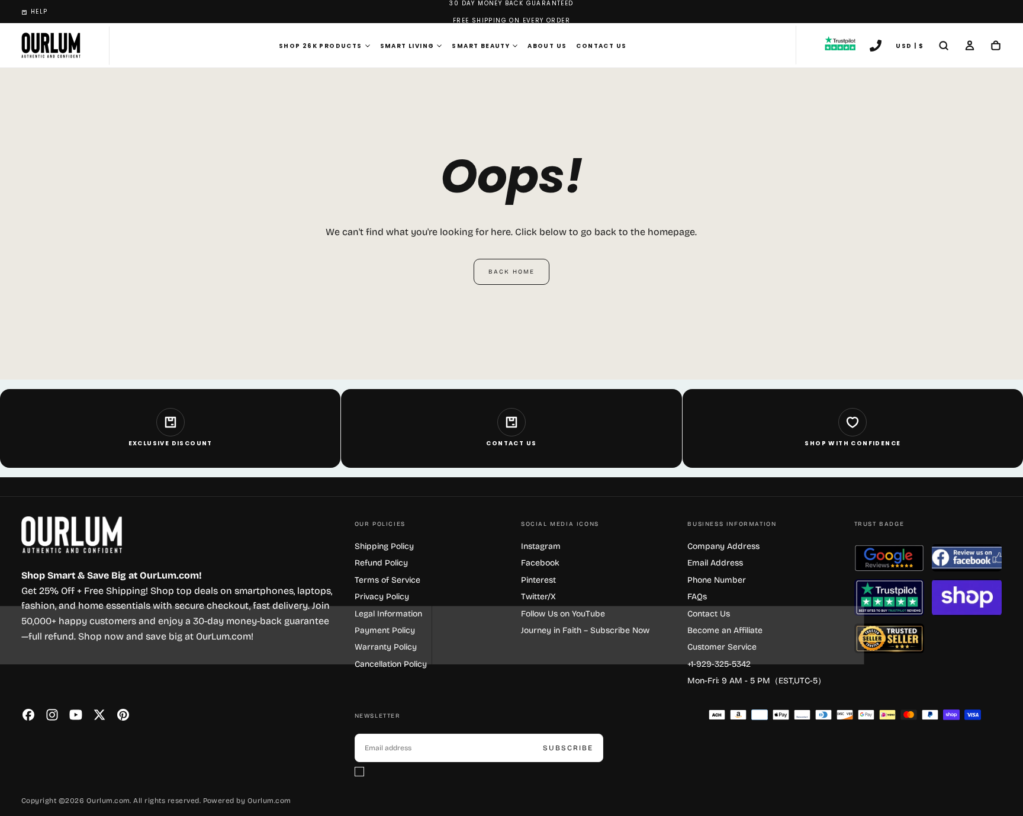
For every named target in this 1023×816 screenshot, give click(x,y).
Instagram (541, 546)
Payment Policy (385, 630)
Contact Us (601, 45)
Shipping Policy (384, 546)
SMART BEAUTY (481, 45)
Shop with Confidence (852, 443)
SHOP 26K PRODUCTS (320, 45)
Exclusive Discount (170, 443)
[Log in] (970, 46)
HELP (39, 11)
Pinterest (538, 580)
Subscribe (568, 748)
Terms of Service (387, 580)
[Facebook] (28, 715)
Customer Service (722, 647)
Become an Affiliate (725, 630)
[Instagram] (52, 715)
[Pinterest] (123, 715)
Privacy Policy (382, 597)
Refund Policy (381, 563)
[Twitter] (99, 715)
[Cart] (996, 46)
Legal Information (388, 614)
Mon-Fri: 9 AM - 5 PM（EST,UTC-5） (756, 681)
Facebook (540, 563)
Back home (511, 271)
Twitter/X (538, 597)
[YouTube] (76, 715)
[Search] (944, 46)
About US (547, 45)
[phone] (876, 46)
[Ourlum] (71, 535)
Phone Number (716, 580)
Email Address (715, 563)
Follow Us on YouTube (563, 614)
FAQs (697, 597)
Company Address (723, 546)
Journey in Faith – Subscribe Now (585, 630)
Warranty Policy (386, 647)
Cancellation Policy (391, 664)
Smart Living (407, 45)
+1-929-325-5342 (719, 664)
